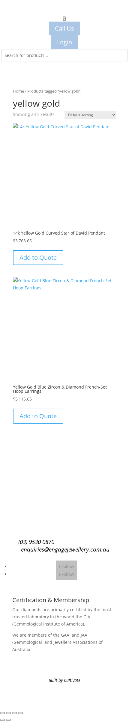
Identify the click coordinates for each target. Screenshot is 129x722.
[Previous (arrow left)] (2, 720)
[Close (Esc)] (20, 713)
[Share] (14, 713)
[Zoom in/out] (2, 713)
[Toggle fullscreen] (8, 713)
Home (18, 91)
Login (64, 42)
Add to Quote (38, 257)
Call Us (64, 28)
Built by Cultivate (64, 680)
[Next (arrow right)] (8, 720)
